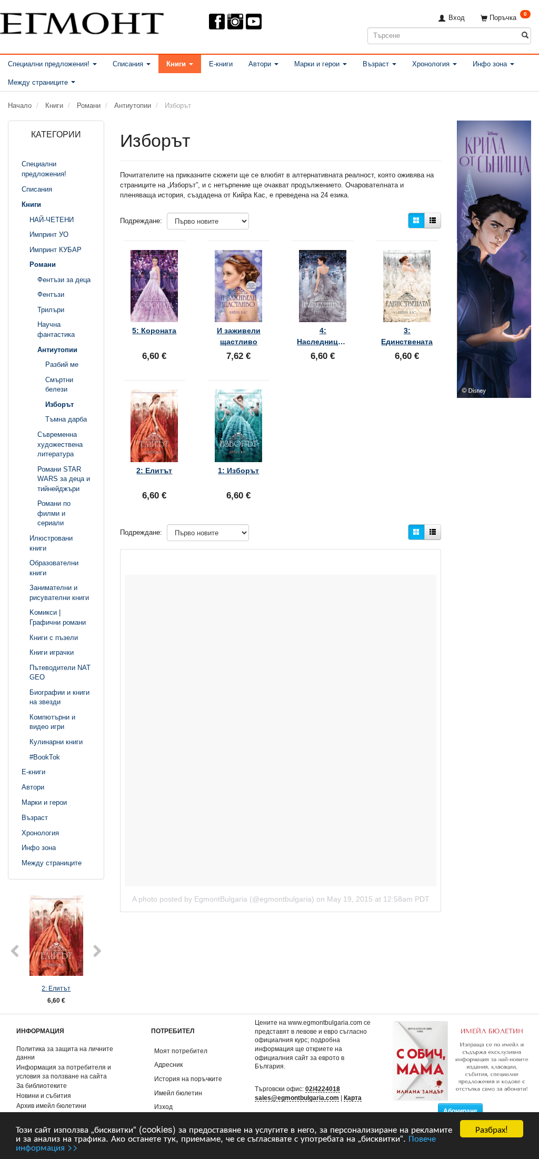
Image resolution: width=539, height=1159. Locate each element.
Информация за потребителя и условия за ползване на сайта (63, 1072)
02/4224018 (322, 1088)
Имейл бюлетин (178, 1093)
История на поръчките (188, 1078)
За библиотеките (41, 1085)
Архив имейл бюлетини (51, 1105)
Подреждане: (141, 221)
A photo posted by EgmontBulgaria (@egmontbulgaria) (223, 899)
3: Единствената (407, 335)
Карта (353, 1097)
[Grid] (416, 220)
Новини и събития (43, 1095)
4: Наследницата (322, 335)
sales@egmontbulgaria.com (297, 1097)
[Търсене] (525, 36)
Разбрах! (491, 1128)
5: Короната (154, 330)
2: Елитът (56, 988)
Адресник (168, 1064)
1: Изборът (238, 470)
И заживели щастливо (239, 335)
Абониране (460, 1111)
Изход (163, 1106)
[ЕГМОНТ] (82, 21)
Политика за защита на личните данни (64, 1053)
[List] (432, 220)
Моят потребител (180, 1050)
